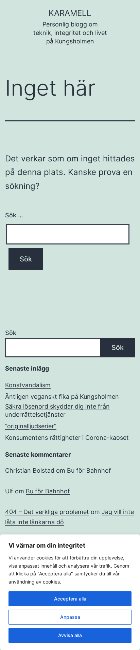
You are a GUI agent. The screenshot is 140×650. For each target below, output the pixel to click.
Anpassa (70, 617)
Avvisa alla (70, 635)
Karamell (70, 13)
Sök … (14, 215)
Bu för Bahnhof (89, 470)
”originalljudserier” (30, 426)
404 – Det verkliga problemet (47, 511)
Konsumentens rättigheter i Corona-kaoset (67, 437)
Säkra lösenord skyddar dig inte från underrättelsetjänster (57, 410)
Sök (10, 332)
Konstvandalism (28, 385)
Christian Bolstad (29, 470)
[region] (70, 592)
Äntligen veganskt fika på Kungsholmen (62, 396)
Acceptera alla (70, 599)
